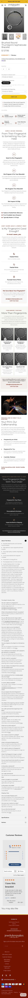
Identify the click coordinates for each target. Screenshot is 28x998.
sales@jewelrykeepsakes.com (14, 299)
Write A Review (15, 864)
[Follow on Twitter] (6, 975)
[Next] (26, 1)
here (16, 609)
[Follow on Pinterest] (10, 975)
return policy (17, 788)
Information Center (7, 954)
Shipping (16, 992)
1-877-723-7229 (14, 301)
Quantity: (3, 66)
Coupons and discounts (7, 967)
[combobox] (19, 875)
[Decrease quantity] (3, 69)
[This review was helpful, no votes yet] (18, 902)
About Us (7, 951)
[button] (14, 75)
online (3, 689)
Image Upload (7, 970)
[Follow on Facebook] (2, 975)
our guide (6, 640)
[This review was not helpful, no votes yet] (21, 902)
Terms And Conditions (6, 993)
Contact (7, 963)
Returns (20, 992)
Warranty (10, 992)
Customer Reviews (7, 957)
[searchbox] (8, 871)
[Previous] (1, 1)
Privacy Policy (4, 992)
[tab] (5, 37)
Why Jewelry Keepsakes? (7, 960)
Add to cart (14, 97)
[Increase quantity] (9, 69)
